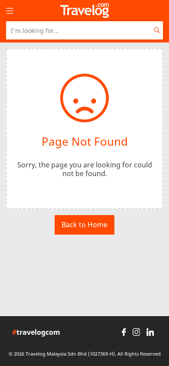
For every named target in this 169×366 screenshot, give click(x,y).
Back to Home (84, 224)
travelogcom (36, 332)
